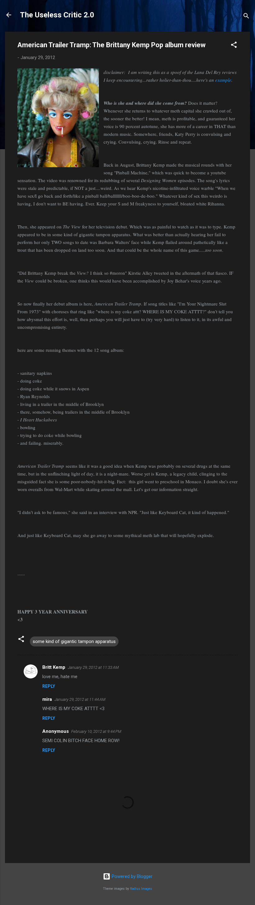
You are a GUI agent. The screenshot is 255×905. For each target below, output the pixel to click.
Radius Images (141, 889)
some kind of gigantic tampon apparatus (74, 641)
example (223, 80)
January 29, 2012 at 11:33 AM (93, 667)
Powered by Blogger (131, 876)
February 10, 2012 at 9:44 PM (96, 731)
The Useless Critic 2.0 (57, 15)
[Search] (246, 16)
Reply (48, 686)
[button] (234, 46)
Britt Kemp (53, 667)
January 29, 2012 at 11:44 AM (79, 699)
